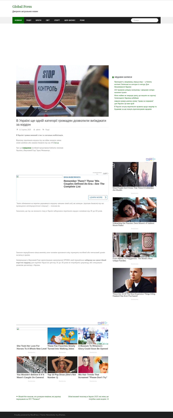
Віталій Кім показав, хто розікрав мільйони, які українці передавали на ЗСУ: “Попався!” (38, 397)
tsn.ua (56, 143)
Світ (48, 20)
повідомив (26, 148)
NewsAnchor (51, 415)
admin (38, 130)
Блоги (38, 20)
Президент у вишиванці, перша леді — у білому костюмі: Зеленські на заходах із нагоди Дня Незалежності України (133, 84)
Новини (18, 20)
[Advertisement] (86, 42)
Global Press (22, 6)
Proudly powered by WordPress (26, 415)
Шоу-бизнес (69, 20)
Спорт (57, 20)
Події (28, 20)
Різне (82, 20)
